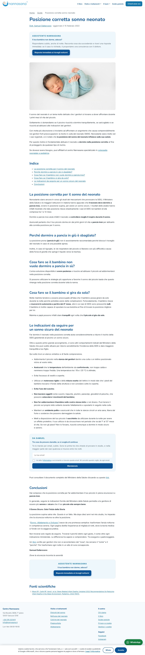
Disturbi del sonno (57, 613)
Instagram (102, 639)
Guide (39, 13)
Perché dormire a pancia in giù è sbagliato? (53, 172)
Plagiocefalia (55, 623)
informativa (47, 460)
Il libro (79, 4)
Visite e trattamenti (92, 4)
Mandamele (72, 466)
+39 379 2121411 (9, 620)
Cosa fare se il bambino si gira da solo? (51, 178)
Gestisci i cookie (105, 627)
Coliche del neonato (58, 620)
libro (34, 542)
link (107, 477)
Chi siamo (102, 613)
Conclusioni (39, 184)
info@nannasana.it (10, 623)
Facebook (102, 636)
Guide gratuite (118, 4)
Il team (106, 4)
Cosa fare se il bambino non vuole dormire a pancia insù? (59, 175)
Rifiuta (108, 650)
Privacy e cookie (105, 623)
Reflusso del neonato (59, 616)
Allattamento (55, 627)
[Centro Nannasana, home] (15, 3)
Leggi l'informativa (92, 651)
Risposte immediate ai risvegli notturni (51, 52)
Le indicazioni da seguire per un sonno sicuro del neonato (60, 181)
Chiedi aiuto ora (134, 4)
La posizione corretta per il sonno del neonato (54, 169)
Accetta (121, 650)
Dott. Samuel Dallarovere (40, 26)
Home (32, 13)
